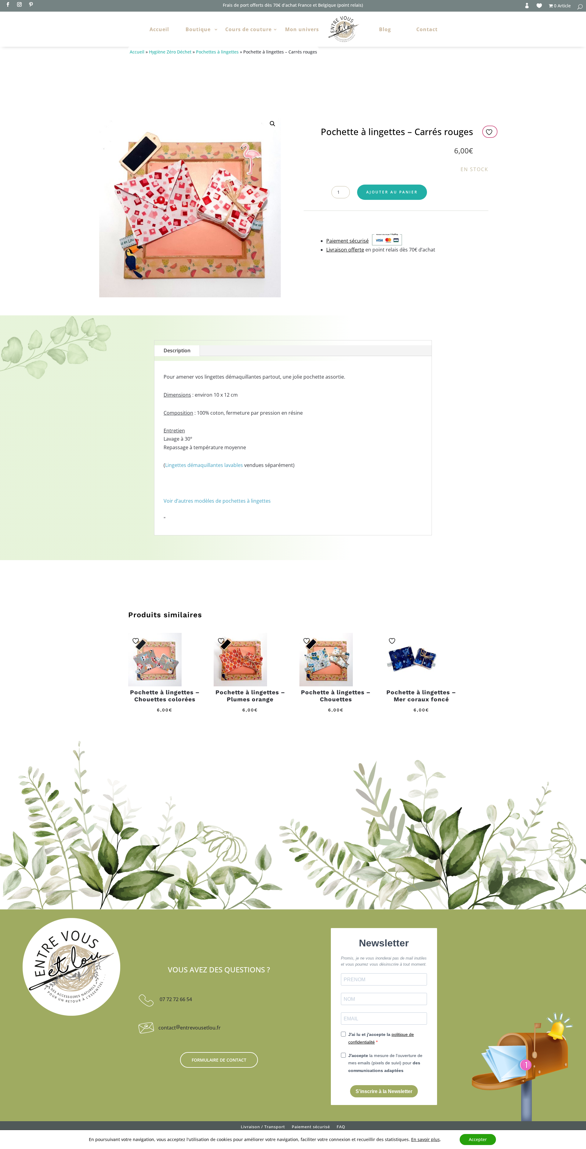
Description (177, 350)
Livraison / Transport (263, 1128)
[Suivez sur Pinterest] (30, 4)
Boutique (198, 29)
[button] (272, 123)
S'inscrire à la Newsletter (384, 1091)
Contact (427, 29)
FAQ (341, 1128)
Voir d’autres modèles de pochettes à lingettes (217, 500)
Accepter (478, 1139)
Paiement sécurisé (311, 1128)
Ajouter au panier (392, 192)
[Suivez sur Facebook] (7, 4)
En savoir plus (425, 1139)
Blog (385, 29)
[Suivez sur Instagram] (19, 4)
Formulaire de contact (219, 1060)
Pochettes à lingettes (217, 52)
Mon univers (302, 29)
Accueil (159, 29)
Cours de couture (248, 29)
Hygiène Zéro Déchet (170, 52)
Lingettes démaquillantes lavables (204, 465)
